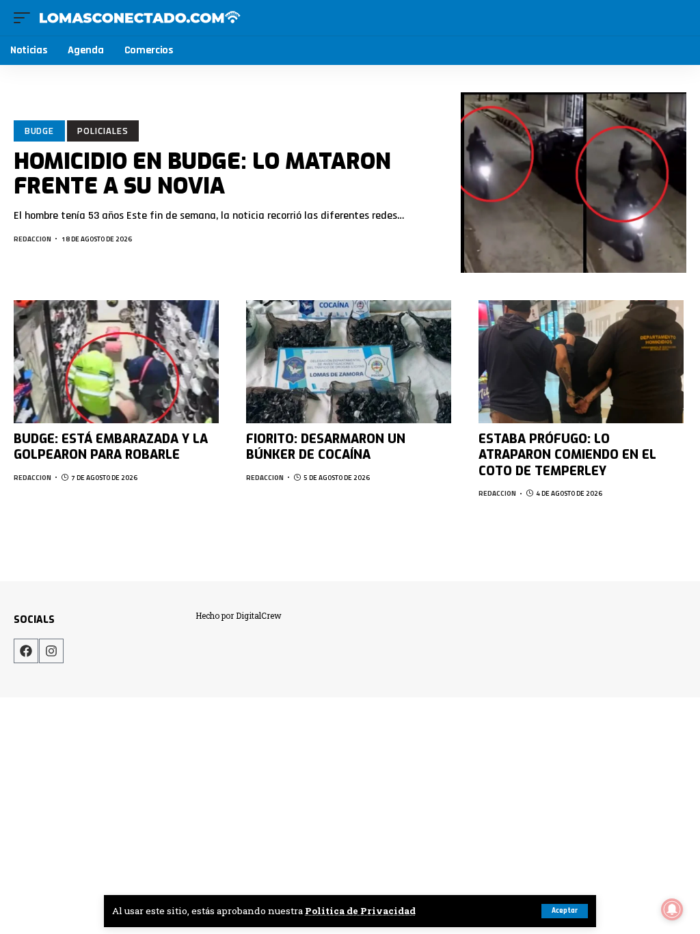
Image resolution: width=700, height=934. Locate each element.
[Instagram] (51, 651)
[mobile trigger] (25, 17)
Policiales (102, 130)
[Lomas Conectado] (139, 17)
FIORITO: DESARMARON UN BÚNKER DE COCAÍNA (325, 447)
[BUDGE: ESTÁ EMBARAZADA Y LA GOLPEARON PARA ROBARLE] (116, 361)
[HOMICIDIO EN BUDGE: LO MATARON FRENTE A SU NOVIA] (573, 182)
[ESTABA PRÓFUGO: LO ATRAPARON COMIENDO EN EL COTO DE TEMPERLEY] (581, 361)
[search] (676, 18)
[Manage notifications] (672, 909)
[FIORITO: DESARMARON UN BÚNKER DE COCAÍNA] (348, 361)
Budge (40, 130)
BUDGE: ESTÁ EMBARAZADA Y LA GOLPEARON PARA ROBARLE (111, 447)
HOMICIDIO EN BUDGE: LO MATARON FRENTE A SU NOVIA (202, 173)
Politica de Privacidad (360, 911)
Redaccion (32, 239)
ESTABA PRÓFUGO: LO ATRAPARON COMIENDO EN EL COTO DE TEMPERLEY (567, 455)
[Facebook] (26, 651)
